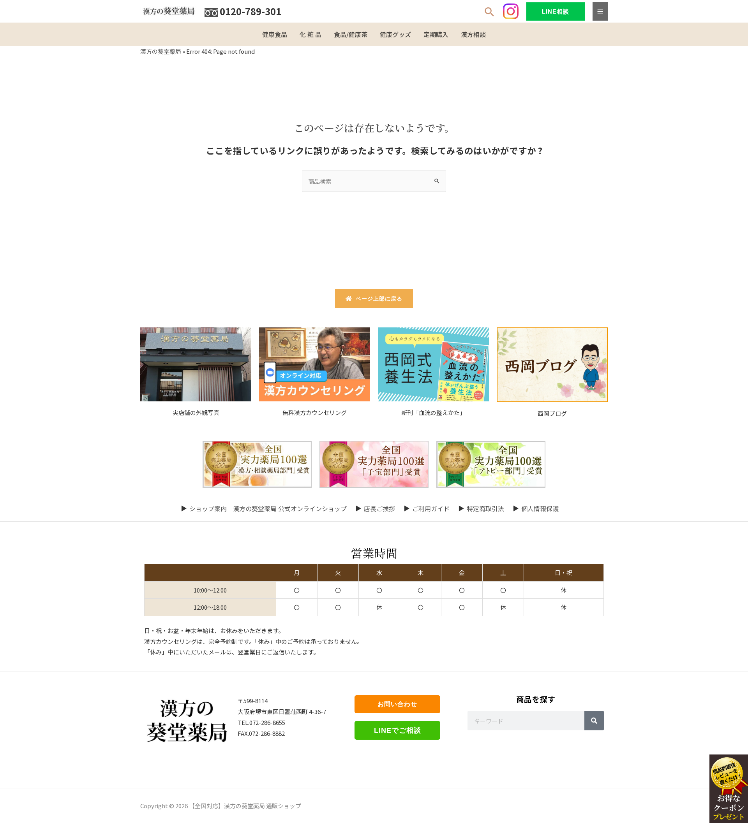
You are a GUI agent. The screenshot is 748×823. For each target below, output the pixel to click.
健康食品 (274, 34)
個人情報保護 (540, 508)
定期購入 (435, 34)
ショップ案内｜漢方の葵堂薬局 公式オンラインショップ (268, 508)
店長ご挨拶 (379, 508)
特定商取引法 (485, 508)
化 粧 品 (310, 34)
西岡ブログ (552, 413)
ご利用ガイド (431, 508)
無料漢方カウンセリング (314, 412)
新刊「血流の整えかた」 (433, 412)
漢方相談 (473, 34)
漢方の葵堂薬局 (160, 51)
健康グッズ (395, 34)
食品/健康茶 (350, 34)
